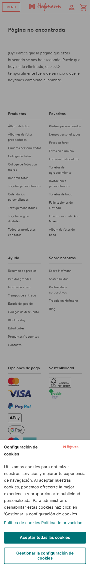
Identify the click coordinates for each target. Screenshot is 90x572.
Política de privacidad (61, 522)
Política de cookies (22, 522)
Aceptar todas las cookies (45, 537)
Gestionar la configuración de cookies (45, 556)
